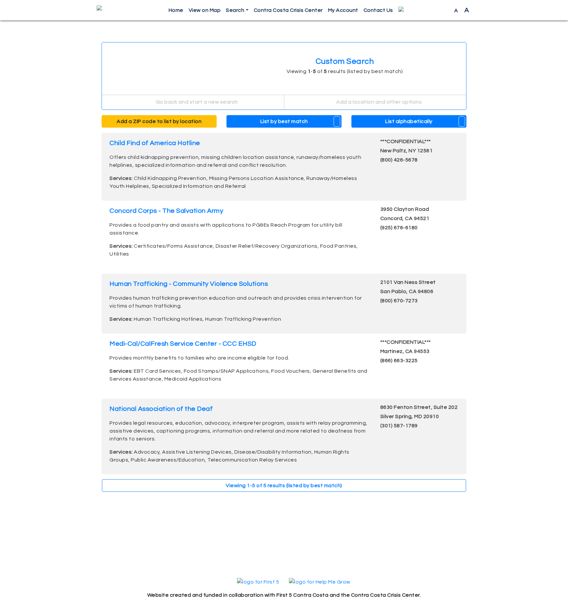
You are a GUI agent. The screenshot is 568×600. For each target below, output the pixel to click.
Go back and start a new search (196, 102)
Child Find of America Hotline (154, 143)
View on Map (205, 10)
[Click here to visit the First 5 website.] (258, 581)
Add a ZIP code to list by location (159, 121)
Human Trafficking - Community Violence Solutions (188, 284)
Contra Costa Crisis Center (288, 10)
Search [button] (235, 10)
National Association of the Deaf (161, 409)
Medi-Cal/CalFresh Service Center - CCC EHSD (182, 343)
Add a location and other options (378, 102)
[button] (424, 10)
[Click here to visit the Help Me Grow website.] (319, 581)
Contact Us (378, 10)
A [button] (461, 10)
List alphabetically (409, 121)
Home (176, 10)
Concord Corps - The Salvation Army (166, 211)
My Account (343, 10)
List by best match (284, 121)
